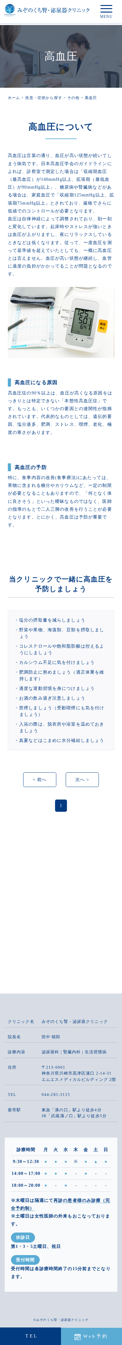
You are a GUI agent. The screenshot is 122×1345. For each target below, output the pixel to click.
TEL (31, 1335)
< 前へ (40, 779)
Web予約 (96, 1336)
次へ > (82, 779)
